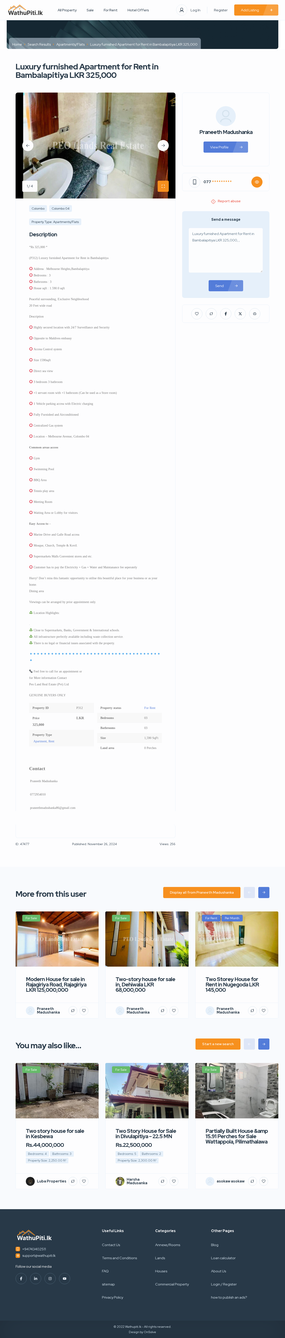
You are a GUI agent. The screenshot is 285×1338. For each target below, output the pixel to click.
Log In (195, 10)
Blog (214, 1245)
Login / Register (224, 1284)
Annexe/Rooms (167, 1245)
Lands (160, 1258)
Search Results (39, 44)
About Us (218, 1271)
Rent (51, 741)
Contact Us (111, 1245)
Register (221, 10)
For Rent (111, 10)
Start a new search (218, 1044)
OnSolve (150, 1332)
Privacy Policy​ (112, 1297)
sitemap (108, 1284)
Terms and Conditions (119, 1258)
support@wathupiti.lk (39, 1255)
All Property (67, 10)
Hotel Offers (138, 10)
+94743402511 (34, 1249)
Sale (90, 10)
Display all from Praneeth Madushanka (202, 892)
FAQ (105, 1271)
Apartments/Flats (70, 44)
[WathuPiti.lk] (25, 10)
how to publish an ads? (229, 1297)
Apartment (40, 741)
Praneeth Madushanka (225, 132)
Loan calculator (223, 1258)
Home (17, 44)
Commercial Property (172, 1284)
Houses (161, 1271)
